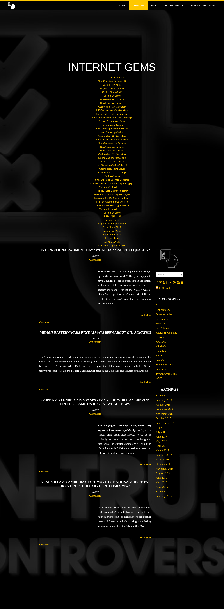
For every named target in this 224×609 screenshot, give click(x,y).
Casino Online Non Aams (112, 121)
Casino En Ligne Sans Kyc (112, 245)
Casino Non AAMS (112, 92)
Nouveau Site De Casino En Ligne (112, 198)
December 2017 (164, 409)
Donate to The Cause (202, 5)
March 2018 (162, 395)
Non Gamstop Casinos (112, 99)
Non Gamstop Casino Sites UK (112, 128)
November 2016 (165, 468)
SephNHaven (163, 369)
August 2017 (163, 427)
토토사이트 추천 (112, 216)
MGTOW (161, 341)
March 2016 (162, 491)
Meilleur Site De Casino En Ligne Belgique (112, 183)
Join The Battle (174, 5)
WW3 (159, 378)
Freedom (160, 323)
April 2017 (162, 445)
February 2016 (164, 496)
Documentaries (164, 314)
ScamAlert (161, 360)
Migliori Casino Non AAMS (112, 223)
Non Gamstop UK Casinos (112, 143)
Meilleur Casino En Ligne (112, 187)
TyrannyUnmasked (166, 373)
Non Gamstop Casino (112, 125)
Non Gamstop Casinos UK (112, 81)
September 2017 (165, 422)
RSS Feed (164, 288)
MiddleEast (162, 346)
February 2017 (164, 454)
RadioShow (162, 350)
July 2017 (161, 432)
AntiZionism (163, 309)
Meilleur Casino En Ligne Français (112, 194)
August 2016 (163, 473)
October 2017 (163, 418)
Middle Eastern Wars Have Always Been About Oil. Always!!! (95, 332)
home (122, 5)
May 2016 (161, 482)
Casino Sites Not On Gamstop (112, 114)
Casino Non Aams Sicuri (112, 169)
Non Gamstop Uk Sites (112, 77)
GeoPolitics (162, 328)
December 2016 (164, 464)
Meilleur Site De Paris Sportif (112, 191)
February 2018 (164, 400)
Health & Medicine (166, 332)
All (157, 305)
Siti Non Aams (112, 238)
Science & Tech (164, 364)
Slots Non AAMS (112, 227)
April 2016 (162, 486)
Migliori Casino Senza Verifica (112, 202)
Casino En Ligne (112, 96)
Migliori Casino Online (112, 88)
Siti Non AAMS (112, 242)
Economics (162, 318)
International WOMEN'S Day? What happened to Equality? (95, 250)
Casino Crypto (112, 176)
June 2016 (161, 477)
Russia (159, 355)
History (160, 337)
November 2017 (165, 413)
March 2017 (162, 450)
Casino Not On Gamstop (112, 161)
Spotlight (138, 5)
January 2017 (163, 459)
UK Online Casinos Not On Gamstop (112, 118)
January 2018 (163, 404)
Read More (145, 315)
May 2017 (161, 441)
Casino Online (112, 220)
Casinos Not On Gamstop (112, 107)
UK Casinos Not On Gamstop (112, 110)
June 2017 (161, 436)
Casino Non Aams (112, 85)
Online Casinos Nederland (112, 158)
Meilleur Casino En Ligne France (112, 205)
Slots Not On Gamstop (112, 150)
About (154, 5)
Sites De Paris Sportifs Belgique (112, 180)
